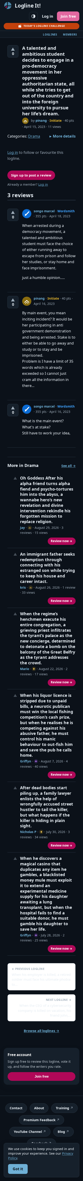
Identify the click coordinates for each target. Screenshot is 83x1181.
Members (70, 34)
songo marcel (44, 211)
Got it (18, 1168)
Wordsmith (66, 211)
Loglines (50, 34)
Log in (47, 16)
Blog (61, 1131)
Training (62, 1108)
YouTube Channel (28, 1131)
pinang (41, 120)
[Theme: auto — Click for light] (33, 16)
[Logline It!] (8, 5)
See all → (68, 466)
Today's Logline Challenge (44, 26)
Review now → (61, 541)
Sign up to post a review (31, 175)
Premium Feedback (40, 1120)
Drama (34, 136)
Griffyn (25, 761)
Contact (16, 1108)
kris (23, 587)
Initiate (56, 120)
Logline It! (28, 5)
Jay (22, 527)
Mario (24, 669)
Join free (68, 16)
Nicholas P (28, 832)
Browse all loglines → (41, 1030)
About (39, 1108)
